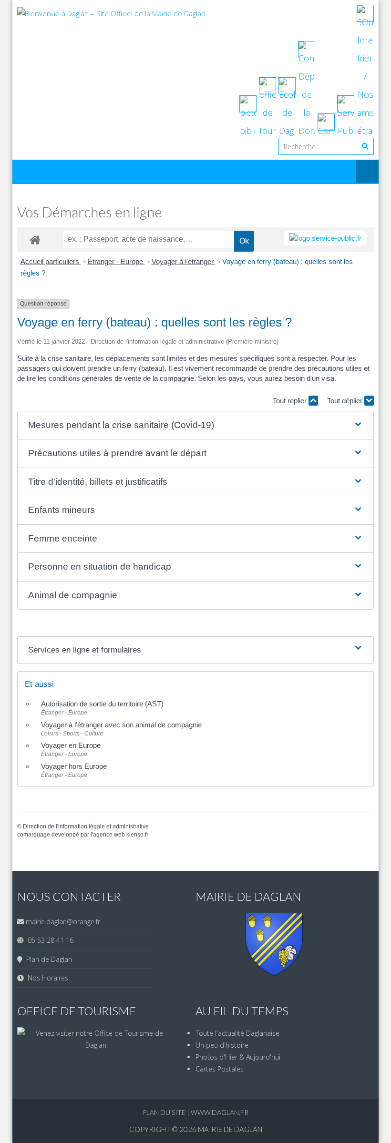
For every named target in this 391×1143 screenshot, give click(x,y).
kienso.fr (137, 834)
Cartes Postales (220, 1068)
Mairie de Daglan (230, 1129)
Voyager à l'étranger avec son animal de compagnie (121, 725)
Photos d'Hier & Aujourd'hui (238, 1056)
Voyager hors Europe (74, 766)
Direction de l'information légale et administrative (86, 826)
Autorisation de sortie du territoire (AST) (102, 704)
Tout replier (291, 401)
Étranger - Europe (116, 261)
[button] (195, 425)
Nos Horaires (46, 977)
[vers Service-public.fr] (325, 238)
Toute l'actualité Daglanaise (237, 1033)
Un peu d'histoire (222, 1045)
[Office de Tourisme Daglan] (95, 1045)
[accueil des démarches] (35, 239)
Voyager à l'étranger (184, 261)
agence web (109, 834)
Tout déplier (345, 401)
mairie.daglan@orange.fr (63, 921)
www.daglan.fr (219, 1112)
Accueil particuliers (51, 261)
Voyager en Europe (71, 745)
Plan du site (165, 1112)
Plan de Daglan (47, 959)
